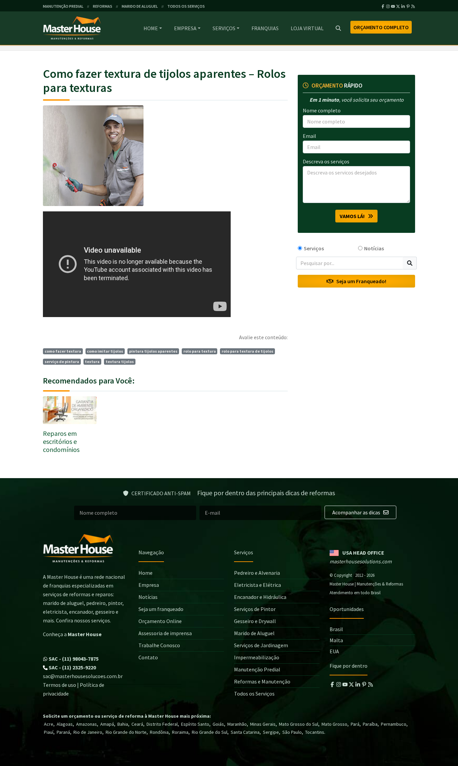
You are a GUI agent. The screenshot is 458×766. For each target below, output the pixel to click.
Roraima (180, 732)
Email (309, 136)
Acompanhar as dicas (356, 512)
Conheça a (72, 634)
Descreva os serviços (326, 161)
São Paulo (292, 732)
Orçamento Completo (381, 27)
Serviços (224, 28)
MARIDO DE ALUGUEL (140, 6)
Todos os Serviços (254, 693)
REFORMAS (102, 6)
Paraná (63, 732)
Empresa (185, 28)
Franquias (265, 28)
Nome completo (322, 110)
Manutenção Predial (257, 669)
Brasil (336, 629)
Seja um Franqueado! (359, 281)
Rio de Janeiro (87, 732)
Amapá (107, 724)
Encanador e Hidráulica (260, 597)
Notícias (374, 248)
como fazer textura (63, 351)
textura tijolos (120, 361)
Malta (336, 640)
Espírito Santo (195, 724)
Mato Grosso (334, 724)
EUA (334, 651)
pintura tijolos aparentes (153, 351)
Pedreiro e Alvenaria (257, 572)
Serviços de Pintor (255, 609)
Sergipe (271, 732)
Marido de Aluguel (254, 633)
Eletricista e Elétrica (257, 584)
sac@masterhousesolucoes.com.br (83, 676)
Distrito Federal (162, 724)
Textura (92, 361)
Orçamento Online (160, 621)
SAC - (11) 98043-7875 (73, 658)
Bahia (122, 724)
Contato (148, 657)
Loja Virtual (307, 28)
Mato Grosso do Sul (298, 724)
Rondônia (159, 732)
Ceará (137, 724)
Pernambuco (393, 724)
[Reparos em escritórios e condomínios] (70, 410)
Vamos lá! (354, 216)
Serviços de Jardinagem (261, 645)
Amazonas (86, 724)
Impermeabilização (256, 657)
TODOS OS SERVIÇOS (186, 6)
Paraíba (370, 724)
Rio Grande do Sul (209, 732)
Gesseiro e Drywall (255, 621)
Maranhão (237, 724)
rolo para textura (199, 351)
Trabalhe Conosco (159, 645)
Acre (48, 724)
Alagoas (65, 724)
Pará (355, 724)
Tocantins (314, 732)
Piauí (48, 732)
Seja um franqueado (160, 609)
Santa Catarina (245, 732)
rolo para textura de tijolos (247, 351)
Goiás (218, 724)
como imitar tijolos (105, 351)
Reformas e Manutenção (262, 681)
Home (151, 28)
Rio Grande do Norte (126, 732)
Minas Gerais (263, 724)
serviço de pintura (62, 361)
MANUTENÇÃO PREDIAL (63, 6)
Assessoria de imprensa (165, 633)
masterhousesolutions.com (361, 561)
